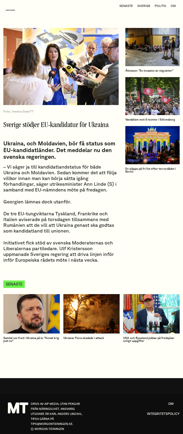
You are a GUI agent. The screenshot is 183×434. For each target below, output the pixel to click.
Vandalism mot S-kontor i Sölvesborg (150, 119)
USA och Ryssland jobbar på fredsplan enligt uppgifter (148, 339)
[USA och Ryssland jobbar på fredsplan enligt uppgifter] (151, 314)
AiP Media (51, 403)
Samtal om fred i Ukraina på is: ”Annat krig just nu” (31, 339)
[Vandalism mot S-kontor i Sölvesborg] (152, 96)
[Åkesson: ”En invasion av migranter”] (152, 47)
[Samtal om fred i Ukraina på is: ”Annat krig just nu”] (31, 314)
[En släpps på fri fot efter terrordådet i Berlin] (152, 145)
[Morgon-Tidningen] (12, 10)
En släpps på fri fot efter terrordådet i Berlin (150, 170)
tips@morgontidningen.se (51, 423)
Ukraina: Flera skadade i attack (83, 337)
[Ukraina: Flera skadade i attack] (91, 314)
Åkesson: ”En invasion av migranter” (149, 70)
